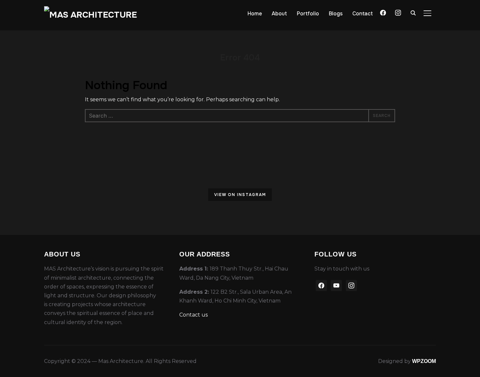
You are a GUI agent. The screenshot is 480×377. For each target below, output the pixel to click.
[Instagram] (398, 12)
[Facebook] (383, 12)
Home (255, 13)
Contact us (193, 315)
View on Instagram (240, 194)
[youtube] (336, 285)
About (279, 13)
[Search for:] (240, 115)
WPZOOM (424, 361)
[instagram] (351, 285)
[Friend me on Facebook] (321, 285)
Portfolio (308, 13)
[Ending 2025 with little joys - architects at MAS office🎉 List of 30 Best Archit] (274, 195)
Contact (362, 13)
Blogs (336, 13)
